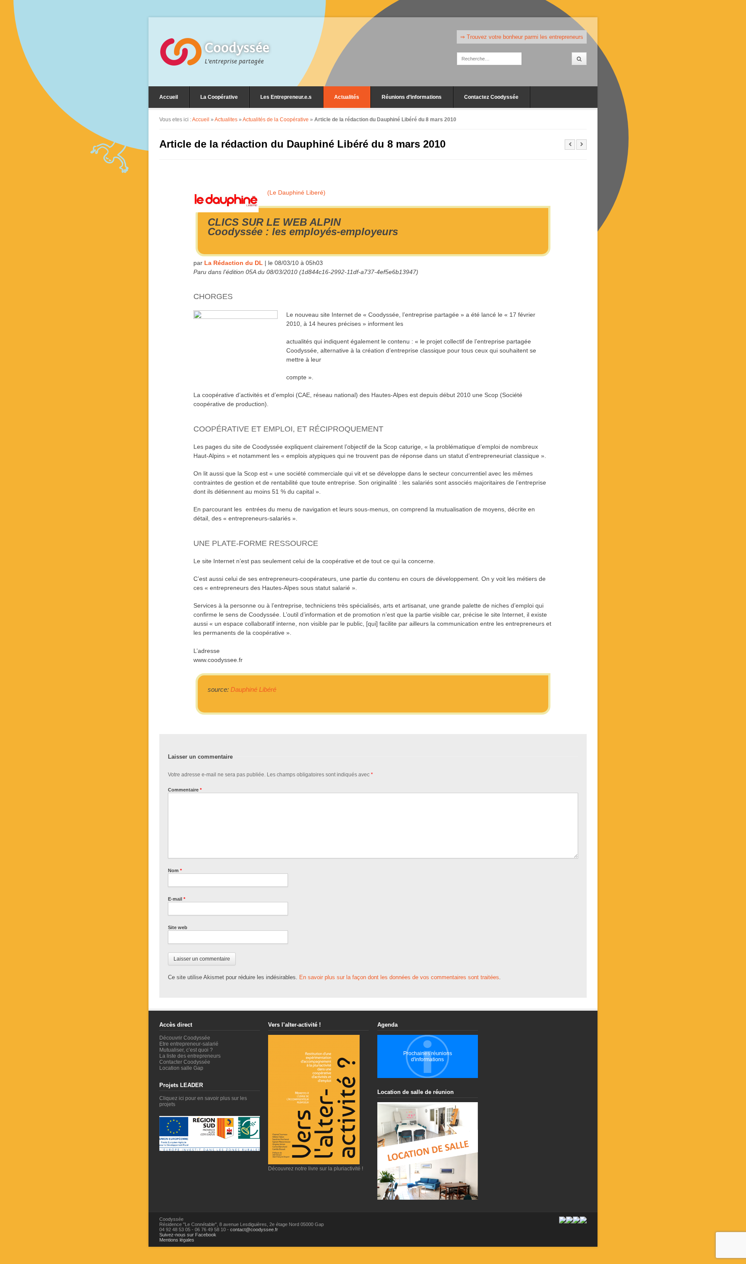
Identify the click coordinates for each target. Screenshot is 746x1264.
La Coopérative (219, 97)
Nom (175, 870)
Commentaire (185, 789)
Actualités (346, 97)
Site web (177, 927)
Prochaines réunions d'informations (427, 1056)
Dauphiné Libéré (253, 689)
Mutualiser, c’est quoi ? (186, 1050)
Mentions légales (176, 1239)
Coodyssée (237, 48)
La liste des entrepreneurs (190, 1056)
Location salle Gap (181, 1068)
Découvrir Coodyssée (184, 1038)
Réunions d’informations (412, 97)
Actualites (226, 120)
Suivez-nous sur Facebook (187, 1234)
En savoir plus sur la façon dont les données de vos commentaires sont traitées (399, 977)
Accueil (168, 97)
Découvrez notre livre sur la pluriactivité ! (315, 1169)
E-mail (176, 899)
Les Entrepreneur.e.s (286, 97)
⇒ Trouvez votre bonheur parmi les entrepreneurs (521, 37)
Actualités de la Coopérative (276, 120)
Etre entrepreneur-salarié (188, 1044)
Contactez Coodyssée (491, 97)
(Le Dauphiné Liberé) (296, 192)
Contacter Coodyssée (184, 1062)
